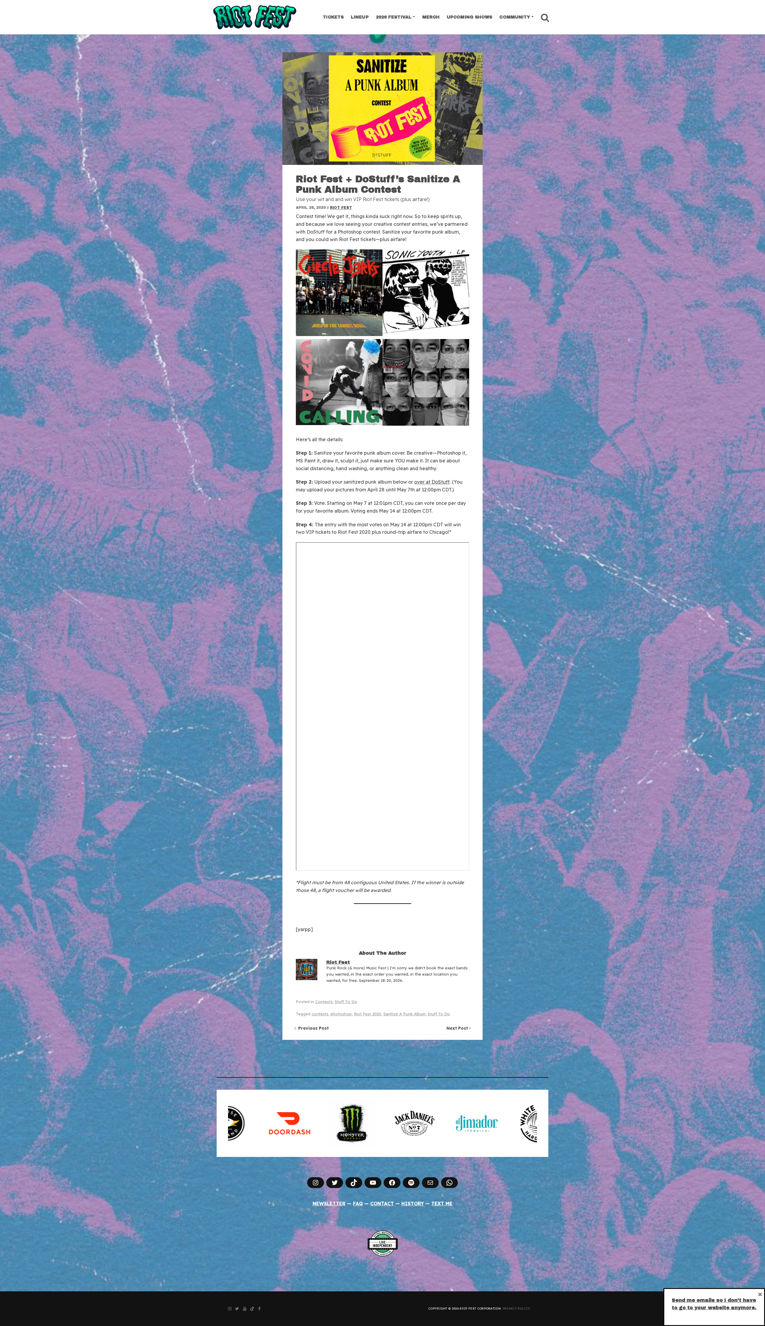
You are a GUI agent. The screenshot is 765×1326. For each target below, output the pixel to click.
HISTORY (412, 1204)
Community (514, 17)
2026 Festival (393, 17)
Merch (431, 17)
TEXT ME (441, 1204)
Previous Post (312, 1028)
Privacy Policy (516, 1308)
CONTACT (382, 1204)
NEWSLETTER (329, 1204)
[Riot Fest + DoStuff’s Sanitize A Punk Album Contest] (382, 108)
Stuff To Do (346, 1001)
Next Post (457, 1028)
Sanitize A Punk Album (404, 1013)
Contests (324, 1001)
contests (320, 1013)
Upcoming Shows (469, 17)
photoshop (341, 1013)
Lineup (360, 17)
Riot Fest (341, 208)
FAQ (358, 1204)
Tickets (333, 17)
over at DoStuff (432, 482)
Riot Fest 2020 (367, 1013)
